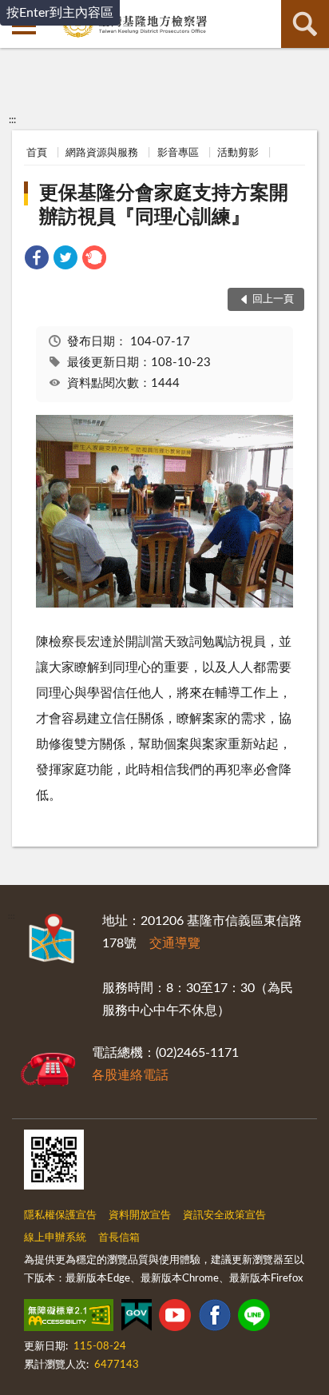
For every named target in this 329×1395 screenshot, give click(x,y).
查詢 (305, 24)
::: (12, 120)
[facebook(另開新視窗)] (215, 1318)
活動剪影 (238, 153)
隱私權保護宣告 (60, 1215)
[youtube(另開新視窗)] (175, 1318)
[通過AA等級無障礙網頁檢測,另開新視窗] (68, 1318)
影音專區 (178, 153)
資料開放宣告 (140, 1215)
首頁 (36, 153)
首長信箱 (119, 1238)
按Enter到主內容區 (59, 12)
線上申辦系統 (55, 1238)
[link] (37, 260)
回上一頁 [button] (273, 299)
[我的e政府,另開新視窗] (136, 1318)
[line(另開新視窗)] (254, 1318)
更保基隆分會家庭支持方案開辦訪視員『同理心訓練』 (163, 205)
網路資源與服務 (101, 153)
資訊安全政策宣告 (224, 1215)
